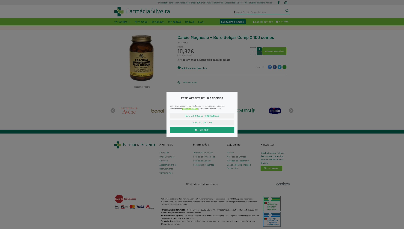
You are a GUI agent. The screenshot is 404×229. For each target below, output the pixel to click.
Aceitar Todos (202, 130)
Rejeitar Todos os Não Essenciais (202, 115)
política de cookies (190, 108)
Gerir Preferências (202, 122)
